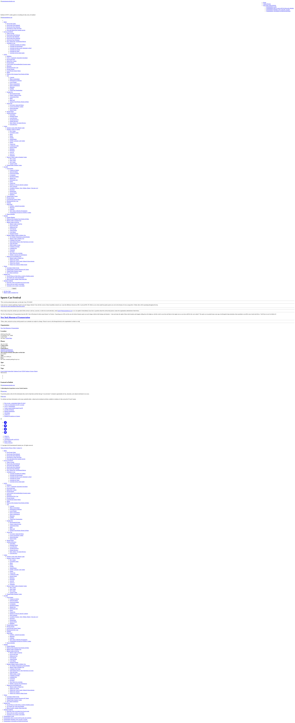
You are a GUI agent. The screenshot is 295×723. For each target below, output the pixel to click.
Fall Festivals (13, 228)
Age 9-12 (12, 154)
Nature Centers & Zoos (15, 95)
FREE (5, 22)
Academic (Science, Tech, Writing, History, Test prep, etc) (24, 188)
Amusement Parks (14, 97)
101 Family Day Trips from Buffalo (15, 277)
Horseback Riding (14, 176)
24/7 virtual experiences (12, 272)
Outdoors (27, 371)
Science (32, 371)
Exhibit (5, 371)
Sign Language (13, 186)
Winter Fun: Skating (15, 263)
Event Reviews (13, 124)
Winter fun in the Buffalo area (14, 256)
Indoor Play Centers (11, 61)
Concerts (12, 77)
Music (11, 134)
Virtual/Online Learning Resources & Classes (18, 269)
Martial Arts (13, 178)
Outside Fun (10, 92)
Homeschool (13, 191)
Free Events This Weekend (13, 25)
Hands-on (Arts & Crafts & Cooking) (19, 184)
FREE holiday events (15, 245)
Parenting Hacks (14, 116)
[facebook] (5, 422)
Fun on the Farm (11, 59)
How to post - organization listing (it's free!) (14, 403)
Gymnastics (13, 175)
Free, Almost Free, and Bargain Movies (16, 41)
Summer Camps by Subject (13, 129)
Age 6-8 (12, 152)
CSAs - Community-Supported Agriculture (17, 57)
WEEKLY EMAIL (8, 280)
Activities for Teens (14, 51)
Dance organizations (15, 84)
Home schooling (11, 214)
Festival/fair (10, 371)
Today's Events (10, 33)
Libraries (12, 209)
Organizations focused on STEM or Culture (20, 212)
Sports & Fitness (14, 171)
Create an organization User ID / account (14, 404)
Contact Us (7, 414)
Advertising (7, 413)
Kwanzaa (12, 251)
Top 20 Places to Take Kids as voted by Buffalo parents (20, 276)
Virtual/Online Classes (12, 196)
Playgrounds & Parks (15, 93)
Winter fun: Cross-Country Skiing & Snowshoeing (22, 261)
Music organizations (15, 79)
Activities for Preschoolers (16, 46)
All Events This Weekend (13, 36)
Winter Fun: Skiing (14, 259)
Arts (8, 75)
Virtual (5, 266)
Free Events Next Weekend (13, 27)
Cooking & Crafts (14, 145)
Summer (6, 215)
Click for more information (7, 351)
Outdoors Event (17, 371)
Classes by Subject (14, 170)
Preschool (12, 150)
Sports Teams (13, 110)
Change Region (267, 4)
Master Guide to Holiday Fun (17, 238)
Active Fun (9, 103)
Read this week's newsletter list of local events (18, 282)
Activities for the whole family (17, 53)
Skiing (8, 72)
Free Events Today (11, 23)
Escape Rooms (10, 62)
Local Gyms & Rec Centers (16, 106)
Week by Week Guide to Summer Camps (17, 157)
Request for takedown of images (12, 416)
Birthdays (9, 56)
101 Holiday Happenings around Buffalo (20, 237)
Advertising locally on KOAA (11, 439)
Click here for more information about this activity (13, 306)
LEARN (6, 167)
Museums (9, 66)
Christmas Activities (15, 246)
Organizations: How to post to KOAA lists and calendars (280, 8)
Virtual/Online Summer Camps (14, 165)
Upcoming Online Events (13, 268)
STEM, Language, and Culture (17, 140)
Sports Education (14, 108)
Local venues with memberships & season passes (18, 64)
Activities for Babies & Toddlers (18, 44)
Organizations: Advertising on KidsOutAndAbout (278, 11)
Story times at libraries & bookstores (18, 210)
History (36, 371)
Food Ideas (12, 114)
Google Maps (8, 338)
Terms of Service (8, 442)
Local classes (10, 168)
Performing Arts (14, 180)
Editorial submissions (9, 411)
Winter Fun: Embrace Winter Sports (18, 264)
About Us (6, 436)
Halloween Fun (13, 227)
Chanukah (12, 250)
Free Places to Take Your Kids (14, 28)
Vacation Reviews (14, 119)
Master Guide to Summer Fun (14, 220)
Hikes (11, 98)
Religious (12, 149)
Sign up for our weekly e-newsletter (15, 284)
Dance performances (15, 85)
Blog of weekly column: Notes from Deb (17, 279)
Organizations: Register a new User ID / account (278, 9)
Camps (5, 126)
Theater (12, 137)
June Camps (13, 160)
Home (264, 2)
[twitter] (5, 425)
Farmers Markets (11, 217)
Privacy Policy (7, 441)
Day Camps (13, 131)
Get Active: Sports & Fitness (17, 105)
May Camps (13, 158)
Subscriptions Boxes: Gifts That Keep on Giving (21, 241)
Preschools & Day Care (12, 67)
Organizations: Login (271, 7)
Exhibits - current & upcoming (17, 206)
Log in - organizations (9, 406)
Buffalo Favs (7, 274)
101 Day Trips (7, 291)
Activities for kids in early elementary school (20, 48)
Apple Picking (13, 230)
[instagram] (5, 432)
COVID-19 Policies (9, 409)
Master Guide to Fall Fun (13, 222)
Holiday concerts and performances (18, 254)
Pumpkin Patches (14, 233)
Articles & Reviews (11, 113)
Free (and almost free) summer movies (16, 30)
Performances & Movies (16, 80)
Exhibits (12, 88)
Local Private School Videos (14, 70)
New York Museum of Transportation (15, 317)
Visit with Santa (14, 243)
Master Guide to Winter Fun (16, 258)
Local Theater (13, 82)
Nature (11, 142)
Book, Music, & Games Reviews (18, 123)
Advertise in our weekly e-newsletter (16, 285)
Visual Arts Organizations (16, 90)
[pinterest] (5, 429)
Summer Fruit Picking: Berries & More (19, 101)
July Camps (13, 162)
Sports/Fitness (13, 139)
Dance (11, 136)
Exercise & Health (14, 173)
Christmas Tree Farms (15, 240)
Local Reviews (13, 118)
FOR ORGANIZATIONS (269, 5)
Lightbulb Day (13, 248)
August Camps (13, 163)
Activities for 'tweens (15, 49)
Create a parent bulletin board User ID (13, 408)
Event (2, 371)
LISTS (5, 54)
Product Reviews (14, 121)
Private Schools (10, 69)
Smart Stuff (9, 204)
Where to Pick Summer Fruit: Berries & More (18, 74)
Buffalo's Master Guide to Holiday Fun (16, 235)
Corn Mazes (13, 232)
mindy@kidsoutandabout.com (65, 310)
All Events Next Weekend (13, 40)
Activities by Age (11, 43)
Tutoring (9, 202)
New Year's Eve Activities (16, 253)
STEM (23, 371)
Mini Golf (12, 100)
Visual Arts (12, 144)
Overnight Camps (14, 132)
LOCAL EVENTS (8, 31)
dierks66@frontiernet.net (7, 349)
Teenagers (12, 155)
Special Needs (10, 111)
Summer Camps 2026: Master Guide (16, 127)
